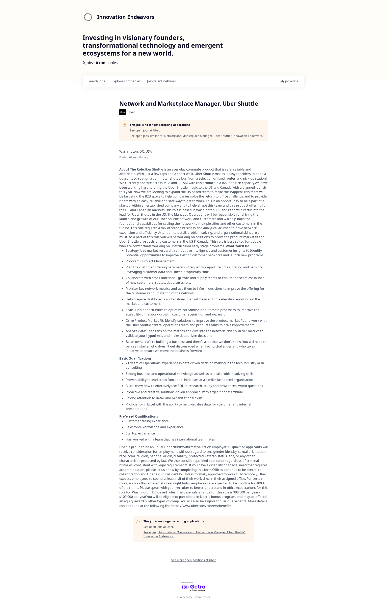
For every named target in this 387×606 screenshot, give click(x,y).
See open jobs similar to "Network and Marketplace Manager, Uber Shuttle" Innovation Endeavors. (196, 136)
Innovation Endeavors (125, 17)
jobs (96, 81)
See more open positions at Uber (193, 560)
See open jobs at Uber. (145, 130)
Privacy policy (184, 597)
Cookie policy (202, 597)
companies (126, 81)
